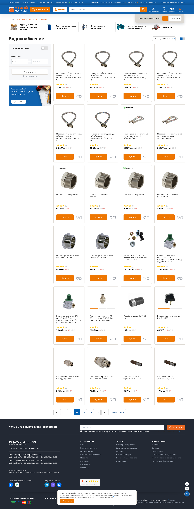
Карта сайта (157, 451)
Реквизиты (85, 464)
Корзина (180, 11)
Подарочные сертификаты (169, 2)
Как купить (132, 2)
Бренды (155, 448)
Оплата (119, 451)
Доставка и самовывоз (126, 448)
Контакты (95, 2)
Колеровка (121, 461)
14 (91, 412)
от (13, 61)
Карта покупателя (88, 448)
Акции (61, 9)
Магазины (143, 2)
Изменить (175, 18)
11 (70, 412)
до (33, 61)
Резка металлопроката (126, 458)
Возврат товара (123, 454)
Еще (182, 2)
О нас (83, 445)
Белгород (15, 2)
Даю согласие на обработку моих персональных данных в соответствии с (131, 431)
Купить (65, 96)
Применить (30, 72)
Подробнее (109, 497)
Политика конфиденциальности (166, 458)
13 (84, 412)
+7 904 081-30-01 (43, 2)
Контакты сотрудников (90, 454)
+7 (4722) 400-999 (29, 2)
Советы (155, 445)
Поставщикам (86, 451)
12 (77, 412)
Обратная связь (106, 2)
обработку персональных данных (155, 500)
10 (63, 412)
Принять (67, 501)
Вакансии (84, 461)
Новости (84, 458)
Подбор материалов (125, 445)
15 (98, 412)
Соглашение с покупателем (164, 454)
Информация (119, 2)
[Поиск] (143, 9)
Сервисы (152, 2)
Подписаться (177, 427)
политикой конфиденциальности (164, 431)
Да (165, 18)
